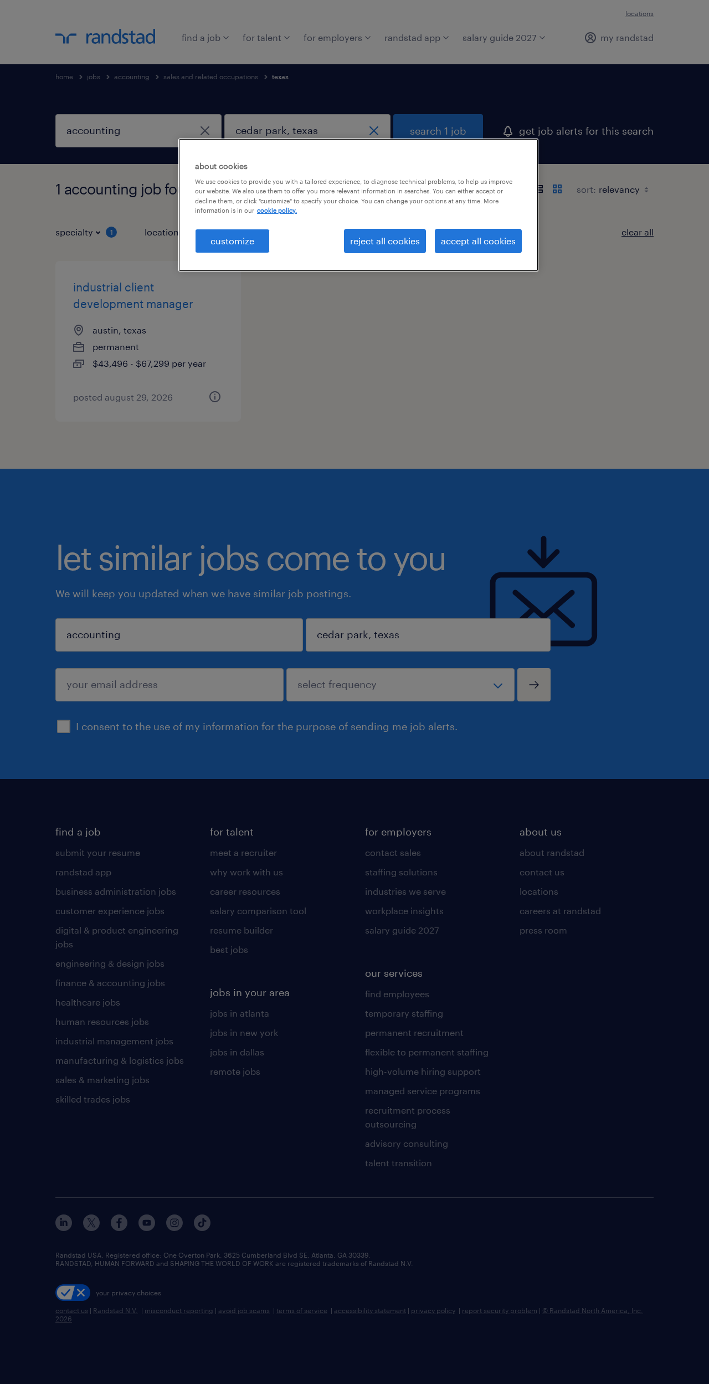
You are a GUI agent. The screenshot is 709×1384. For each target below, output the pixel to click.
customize (232, 240)
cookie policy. (277, 210)
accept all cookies (478, 240)
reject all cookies (385, 240)
